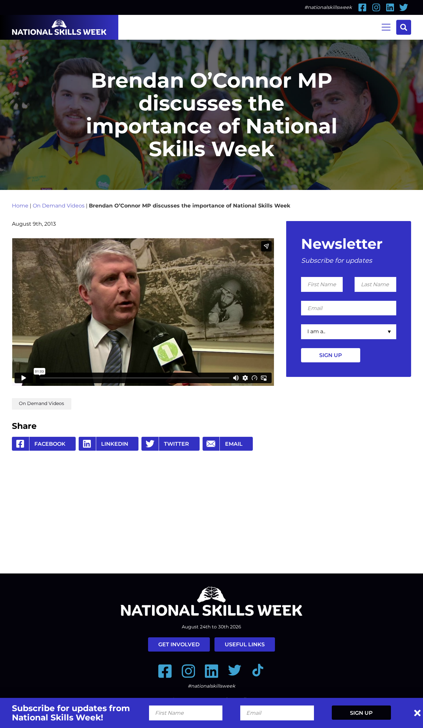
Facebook (49, 443)
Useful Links (245, 644)
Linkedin (114, 443)
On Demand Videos (59, 205)
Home (20, 205)
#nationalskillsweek (328, 7)
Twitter (176, 443)
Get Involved (179, 644)
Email (234, 443)
